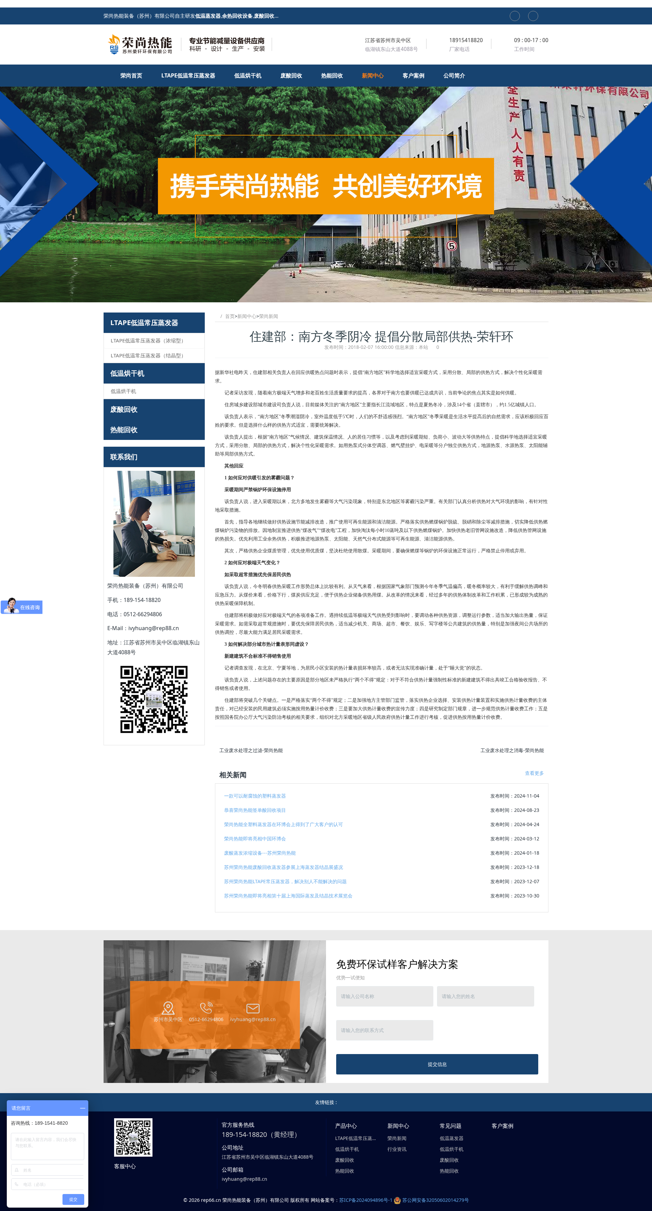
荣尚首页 (132, 75)
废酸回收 (124, 409)
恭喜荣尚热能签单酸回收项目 (255, 810)
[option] (326, 183)
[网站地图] (515, 16)
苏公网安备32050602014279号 (435, 1200)
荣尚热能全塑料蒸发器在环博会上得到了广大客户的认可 (283, 824)
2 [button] (326, 292)
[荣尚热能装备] (188, 44)
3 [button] (334, 292)
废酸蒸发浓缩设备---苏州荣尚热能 (260, 853)
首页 (230, 316)
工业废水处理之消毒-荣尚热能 (512, 750)
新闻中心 (246, 316)
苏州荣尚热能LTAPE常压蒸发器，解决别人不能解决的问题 (285, 881)
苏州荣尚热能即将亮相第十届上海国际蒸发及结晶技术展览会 (288, 895)
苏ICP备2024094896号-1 (366, 1200)
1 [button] (317, 292)
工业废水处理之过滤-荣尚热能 (251, 750)
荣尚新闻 (268, 316)
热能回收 (124, 429)
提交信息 (437, 1064)
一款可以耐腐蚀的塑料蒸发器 (255, 796)
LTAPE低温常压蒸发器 (144, 322)
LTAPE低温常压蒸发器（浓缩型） (148, 340)
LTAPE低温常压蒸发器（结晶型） (148, 355)
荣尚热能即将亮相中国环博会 (255, 838)
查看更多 (534, 773)
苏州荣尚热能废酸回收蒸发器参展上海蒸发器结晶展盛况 (283, 867)
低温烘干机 (127, 373)
